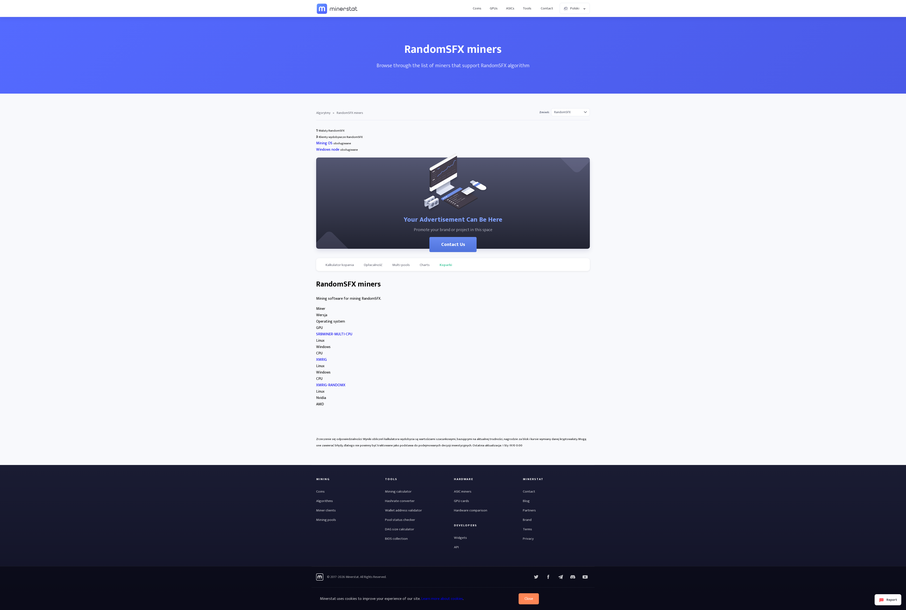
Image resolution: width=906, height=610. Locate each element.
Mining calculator (398, 491)
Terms (527, 529)
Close (528, 599)
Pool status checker (400, 520)
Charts (425, 265)
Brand (527, 520)
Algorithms (324, 501)
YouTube (573, 577)
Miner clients (326, 510)
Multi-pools (401, 265)
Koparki (446, 265)
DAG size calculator (399, 529)
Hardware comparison (470, 510)
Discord (585, 577)
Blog (526, 501)
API (456, 547)
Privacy (528, 539)
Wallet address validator (403, 510)
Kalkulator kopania (340, 265)
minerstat (337, 8)
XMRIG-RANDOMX (330, 385)
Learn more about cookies (442, 599)
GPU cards (461, 501)
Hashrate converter (400, 501)
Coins (477, 8)
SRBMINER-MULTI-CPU (334, 334)
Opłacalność (373, 265)
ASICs (510, 8)
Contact (547, 8)
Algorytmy (323, 113)
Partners (529, 510)
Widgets (460, 538)
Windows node (327, 149)
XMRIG (321, 360)
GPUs (494, 8)
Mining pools (326, 520)
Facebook (548, 577)
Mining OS (324, 143)
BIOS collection (396, 539)
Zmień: (544, 112)
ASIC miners (462, 491)
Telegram (560, 577)
